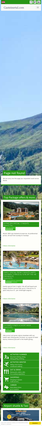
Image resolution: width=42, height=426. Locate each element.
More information (9, 246)
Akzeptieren (35, 423)
